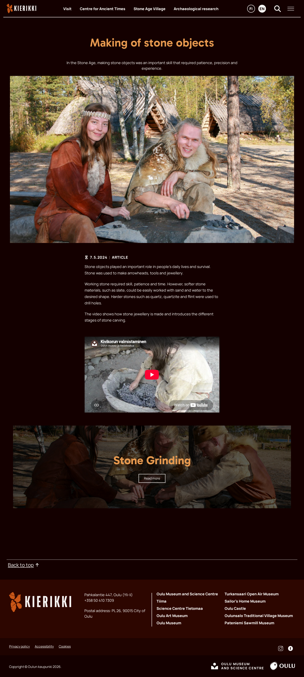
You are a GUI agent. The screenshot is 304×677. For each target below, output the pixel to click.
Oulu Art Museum (172, 615)
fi (252, 9)
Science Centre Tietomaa (180, 608)
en (263, 9)
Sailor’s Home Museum (245, 601)
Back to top (21, 564)
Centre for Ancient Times (102, 8)
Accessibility (44, 646)
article (120, 257)
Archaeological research (196, 8)
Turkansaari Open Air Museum (252, 593)
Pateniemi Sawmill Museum (249, 622)
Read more (152, 478)
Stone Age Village (149, 8)
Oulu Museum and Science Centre (187, 593)
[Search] (277, 8)
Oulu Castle (235, 608)
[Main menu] (290, 8)
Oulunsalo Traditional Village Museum (259, 615)
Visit (67, 8)
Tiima (161, 601)
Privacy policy (19, 646)
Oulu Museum (169, 622)
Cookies (65, 646)
